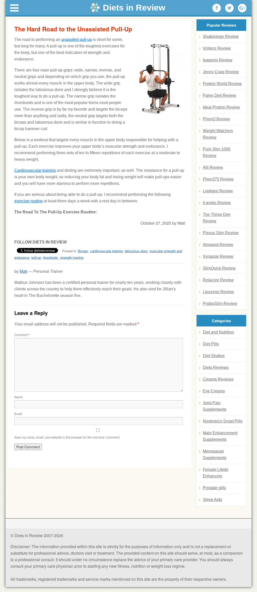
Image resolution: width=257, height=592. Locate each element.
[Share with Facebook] (216, 8)
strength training (71, 258)
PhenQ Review (216, 119)
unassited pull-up (76, 39)
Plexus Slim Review (221, 233)
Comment (22, 334)
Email (18, 413)
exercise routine (28, 201)
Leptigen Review (218, 191)
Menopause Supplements (214, 454)
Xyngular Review (218, 256)
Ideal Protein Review (221, 107)
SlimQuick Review (219, 268)
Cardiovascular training (35, 170)
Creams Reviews (218, 379)
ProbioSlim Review (220, 303)
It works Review (217, 203)
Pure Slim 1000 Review (216, 152)
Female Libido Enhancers (215, 472)
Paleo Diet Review (219, 95)
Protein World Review (222, 83)
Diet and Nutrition (218, 332)
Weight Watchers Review (218, 134)
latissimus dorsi (136, 251)
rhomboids (50, 258)
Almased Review (218, 244)
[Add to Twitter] (229, 8)
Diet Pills (211, 344)
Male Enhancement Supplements (220, 436)
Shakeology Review (221, 36)
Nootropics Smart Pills (222, 421)
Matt (23, 271)
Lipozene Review (218, 292)
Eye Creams (214, 391)
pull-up (36, 258)
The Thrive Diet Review (216, 217)
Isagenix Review (217, 60)
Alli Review (213, 167)
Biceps (83, 251)
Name (18, 397)
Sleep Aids (212, 499)
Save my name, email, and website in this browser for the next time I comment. (67, 437)
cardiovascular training (106, 251)
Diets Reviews (216, 367)
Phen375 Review (218, 179)
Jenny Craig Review (221, 72)
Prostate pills (214, 488)
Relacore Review (218, 280)
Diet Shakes (214, 356)
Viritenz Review (217, 48)
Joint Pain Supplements (214, 406)
